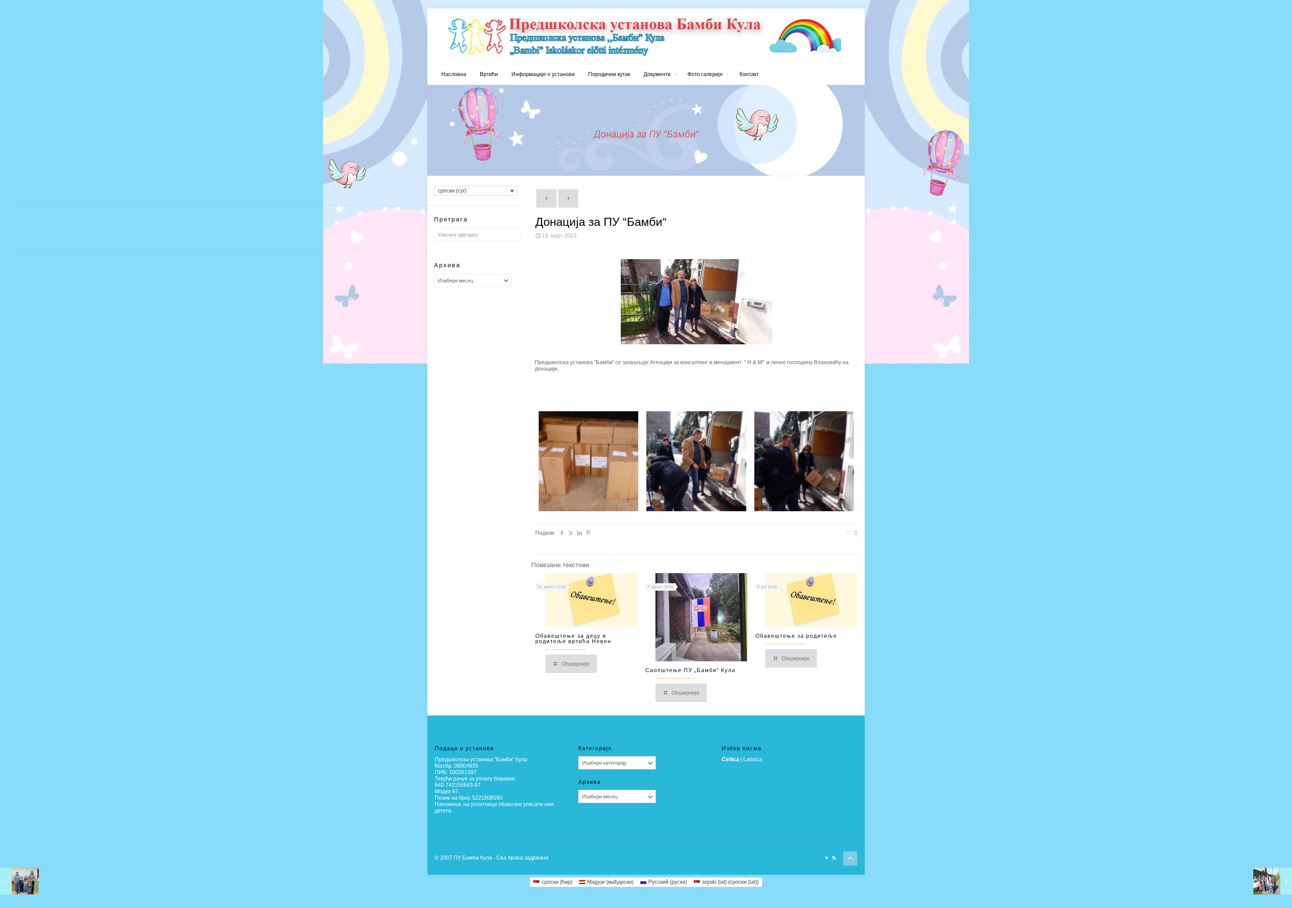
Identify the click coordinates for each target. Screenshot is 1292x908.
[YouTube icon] (826, 858)
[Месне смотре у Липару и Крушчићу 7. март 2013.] (19, 881)
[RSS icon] (833, 858)
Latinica (752, 759)
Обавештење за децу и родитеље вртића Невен (573, 638)
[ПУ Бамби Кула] (646, 36)
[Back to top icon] (850, 858)
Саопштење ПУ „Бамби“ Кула (690, 670)
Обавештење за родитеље (796, 636)
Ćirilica (730, 759)
